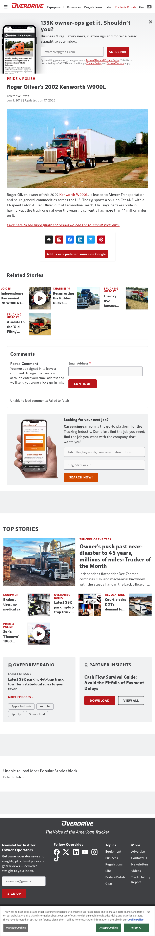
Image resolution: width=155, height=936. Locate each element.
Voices (6, 288)
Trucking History (111, 290)
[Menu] (5, 6)
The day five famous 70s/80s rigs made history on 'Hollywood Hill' (113, 301)
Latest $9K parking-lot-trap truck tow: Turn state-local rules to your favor (64, 607)
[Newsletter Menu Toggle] (149, 6)
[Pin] (101, 240)
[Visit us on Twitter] (66, 851)
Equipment (11, 594)
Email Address (79, 363)
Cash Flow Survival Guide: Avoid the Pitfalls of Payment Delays (114, 682)
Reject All (136, 927)
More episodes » (21, 697)
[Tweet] (91, 240)
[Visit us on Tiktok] (57, 858)
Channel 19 (61, 288)
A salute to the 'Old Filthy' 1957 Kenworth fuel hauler (16, 327)
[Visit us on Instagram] (94, 851)
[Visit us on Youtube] (85, 851)
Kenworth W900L (73, 194)
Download (99, 700)
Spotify (16, 714)
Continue (82, 384)
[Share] (70, 240)
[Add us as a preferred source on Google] (59, 240)
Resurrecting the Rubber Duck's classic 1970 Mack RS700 (63, 298)
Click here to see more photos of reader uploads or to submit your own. (63, 224)
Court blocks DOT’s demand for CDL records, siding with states (115, 604)
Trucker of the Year (96, 539)
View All (131, 700)
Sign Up (14, 894)
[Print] (49, 240)
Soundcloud (37, 714)
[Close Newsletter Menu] (150, 21)
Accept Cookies (108, 927)
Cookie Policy (135, 919)
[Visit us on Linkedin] (76, 851)
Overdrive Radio (62, 596)
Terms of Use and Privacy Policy (102, 60)
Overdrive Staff (18, 96)
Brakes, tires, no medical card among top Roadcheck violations (13, 604)
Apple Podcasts (21, 706)
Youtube (45, 706)
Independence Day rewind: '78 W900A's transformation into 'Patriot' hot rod (13, 298)
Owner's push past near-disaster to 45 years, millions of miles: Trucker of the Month (115, 556)
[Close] (148, 912)
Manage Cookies (16, 927)
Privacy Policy (94, 63)
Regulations (115, 594)
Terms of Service (115, 63)
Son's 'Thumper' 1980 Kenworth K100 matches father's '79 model (12, 636)
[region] (77, 921)
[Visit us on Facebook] (57, 851)
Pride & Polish (21, 78)
